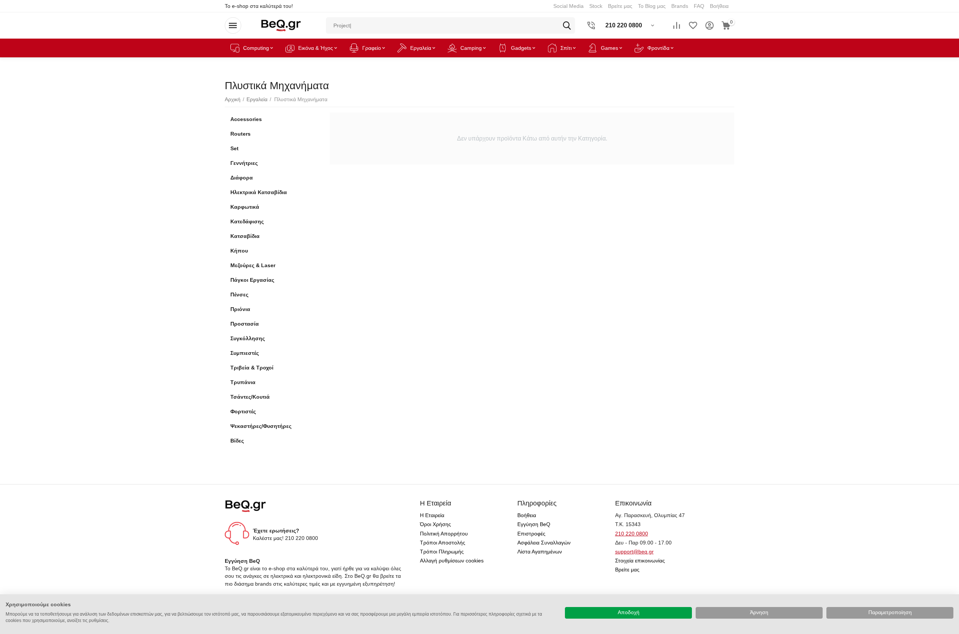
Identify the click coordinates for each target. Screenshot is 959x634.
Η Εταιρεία (432, 515)
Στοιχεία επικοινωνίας (640, 561)
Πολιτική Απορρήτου (444, 534)
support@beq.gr (634, 552)
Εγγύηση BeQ (533, 524)
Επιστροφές (531, 534)
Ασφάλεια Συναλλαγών (544, 543)
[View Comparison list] (676, 25)
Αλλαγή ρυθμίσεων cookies (452, 561)
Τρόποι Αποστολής (442, 543)
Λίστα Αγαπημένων (539, 552)
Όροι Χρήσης (435, 524)
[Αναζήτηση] (567, 25)
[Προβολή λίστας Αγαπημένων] (693, 25)
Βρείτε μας (627, 570)
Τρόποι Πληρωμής (442, 552)
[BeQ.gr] (281, 25)
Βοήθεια (526, 515)
